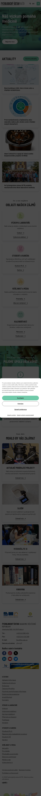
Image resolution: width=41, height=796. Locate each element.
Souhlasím (20, 398)
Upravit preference (20, 409)
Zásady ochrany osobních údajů (25, 415)
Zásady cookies (11, 415)
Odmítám (20, 404)
